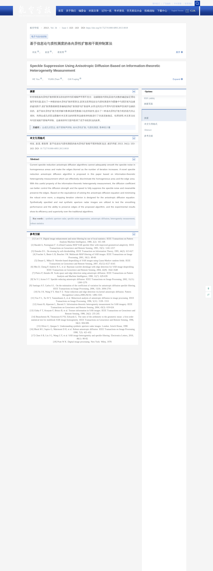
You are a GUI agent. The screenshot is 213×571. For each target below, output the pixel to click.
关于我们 (71, 10)
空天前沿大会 (134, 10)
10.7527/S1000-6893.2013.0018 (54, 148)
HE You (36, 79)
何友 (34, 52)
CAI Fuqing (74, 79)
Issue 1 (65, 28)
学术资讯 (119, 10)
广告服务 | (167, 3)
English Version (177, 11)
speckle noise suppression (79, 218)
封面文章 (94, 10)
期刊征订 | (157, 3)
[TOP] (208, 289)
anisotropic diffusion (100, 218)
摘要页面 (148, 104)
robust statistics (37, 223)
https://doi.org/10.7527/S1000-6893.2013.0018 (107, 28)
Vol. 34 (54, 28)
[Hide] (208, 295)
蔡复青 (61, 52)
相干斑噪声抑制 (64, 127)
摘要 (146, 118)
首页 (60, 10)
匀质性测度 (92, 127)
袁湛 (47, 52)
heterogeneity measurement (123, 218)
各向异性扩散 (79, 127)
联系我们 (188, 3)
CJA (192, 10)
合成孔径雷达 (48, 127)
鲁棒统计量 (104, 127)
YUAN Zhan (54, 79)
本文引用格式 (150, 124)
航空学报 (34, 28)
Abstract (148, 130)
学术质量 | (178, 3)
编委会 (82, 10)
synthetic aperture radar (56, 218)
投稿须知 (149, 10)
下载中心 (162, 10)
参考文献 (148, 136)
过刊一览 (106, 10)
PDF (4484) (149, 98)
